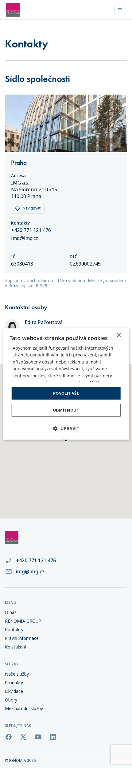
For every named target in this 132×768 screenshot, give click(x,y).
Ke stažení (15, 646)
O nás (11, 612)
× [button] (118, 335)
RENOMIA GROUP (23, 621)
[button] (66, 428)
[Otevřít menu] (120, 10)
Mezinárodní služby (24, 708)
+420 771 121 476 (31, 230)
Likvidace (14, 691)
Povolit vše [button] (66, 393)
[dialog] (66, 384)
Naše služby (17, 674)
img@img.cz (24, 238)
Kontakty (14, 629)
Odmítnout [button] (66, 410)
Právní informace (22, 638)
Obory (11, 699)
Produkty (14, 682)
